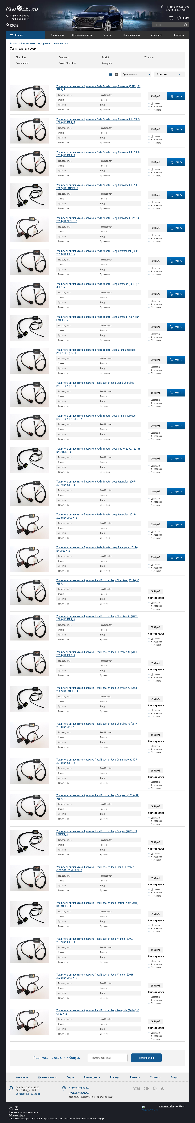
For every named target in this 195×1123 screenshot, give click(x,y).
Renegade (107, 63)
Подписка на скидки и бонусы (57, 1057)
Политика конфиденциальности (23, 1112)
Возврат (175, 1077)
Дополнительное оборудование (35, 43)
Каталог (18, 35)
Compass (64, 57)
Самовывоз (156, 106)
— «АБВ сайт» (172, 1106)
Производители (131, 35)
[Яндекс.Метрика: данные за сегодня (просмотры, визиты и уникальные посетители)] (150, 1108)
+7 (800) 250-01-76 (19, 19)
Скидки (107, 35)
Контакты (179, 35)
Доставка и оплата (82, 35)
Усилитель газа (61, 43)
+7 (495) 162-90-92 (19, 15)
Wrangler (149, 57)
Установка (156, 35)
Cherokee (21, 57)
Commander (22, 63)
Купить (178, 96)
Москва (14, 24)
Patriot (105, 57)
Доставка (155, 103)
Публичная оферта (17, 1115)
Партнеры (115, 1077)
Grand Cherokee (67, 63)
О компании (57, 35)
